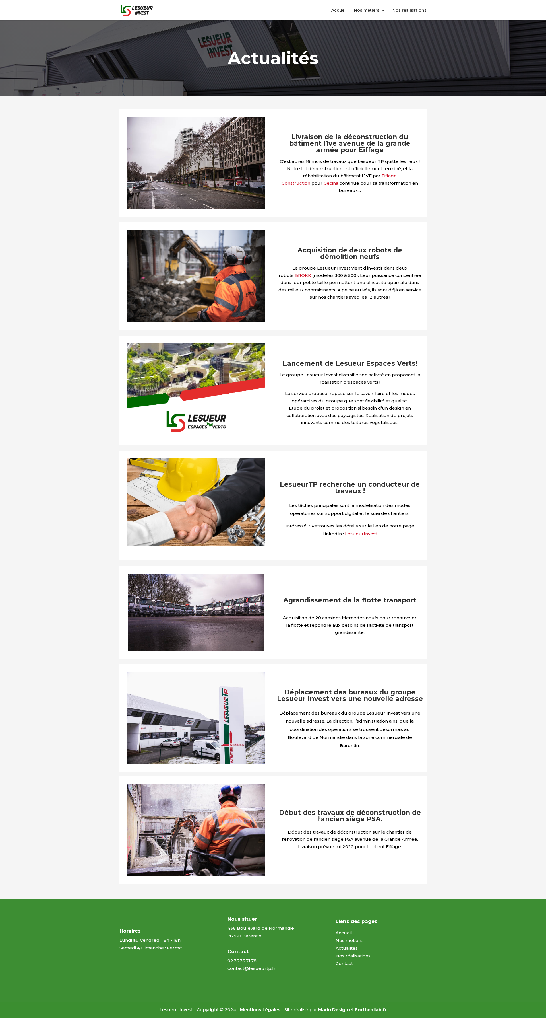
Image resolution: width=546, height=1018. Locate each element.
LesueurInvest (361, 533)
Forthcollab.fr (371, 1009)
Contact (344, 963)
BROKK (303, 275)
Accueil (339, 10)
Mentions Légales (260, 1009)
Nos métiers (366, 10)
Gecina (331, 183)
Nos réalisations (409, 10)
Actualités (347, 948)
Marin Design (333, 1009)
